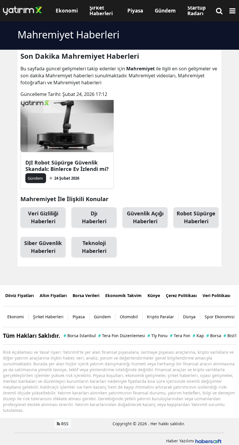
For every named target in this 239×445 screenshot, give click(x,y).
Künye (153, 295)
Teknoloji (94, 247)
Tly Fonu (157, 335)
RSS (64, 423)
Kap (198, 335)
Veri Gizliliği (43, 217)
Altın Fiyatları (53, 295)
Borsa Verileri (86, 295)
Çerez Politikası (181, 295)
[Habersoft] (208, 441)
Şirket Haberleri (48, 316)
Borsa (213, 335)
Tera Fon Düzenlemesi (121, 335)
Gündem (102, 316)
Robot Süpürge (196, 217)
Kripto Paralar (160, 316)
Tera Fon (180, 335)
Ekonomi (15, 316)
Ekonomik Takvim (123, 295)
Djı (94, 217)
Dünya (189, 316)
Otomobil (129, 316)
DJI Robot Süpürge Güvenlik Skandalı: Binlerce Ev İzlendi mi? (67, 165)
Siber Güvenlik (43, 247)
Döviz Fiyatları (19, 295)
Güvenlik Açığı (145, 217)
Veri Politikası (216, 295)
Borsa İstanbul (80, 335)
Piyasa (79, 316)
